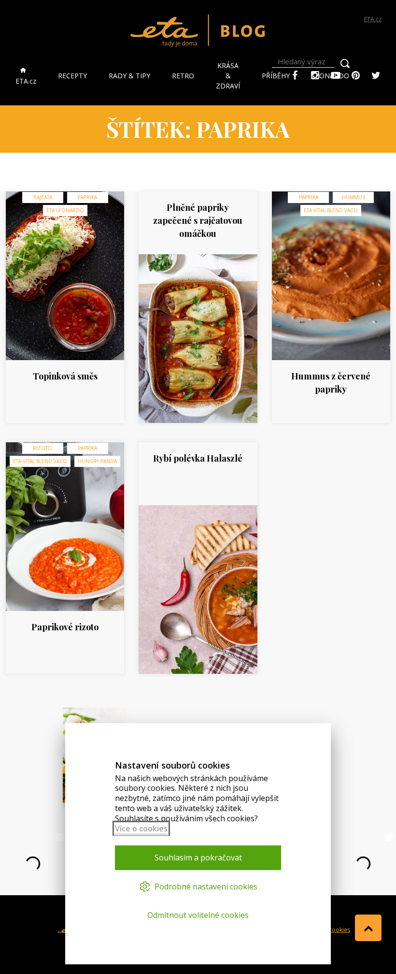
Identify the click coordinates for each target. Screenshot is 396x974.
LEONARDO (330, 75)
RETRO (183, 75)
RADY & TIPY (129, 75)
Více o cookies (141, 828)
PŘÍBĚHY (276, 75)
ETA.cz (373, 19)
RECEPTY (72, 75)
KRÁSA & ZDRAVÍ (228, 75)
